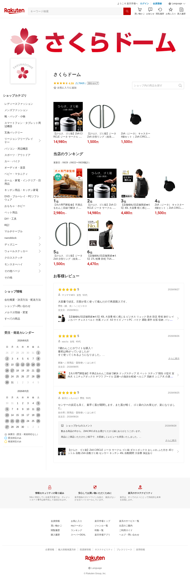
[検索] (127, 11)
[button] (177, 3)
